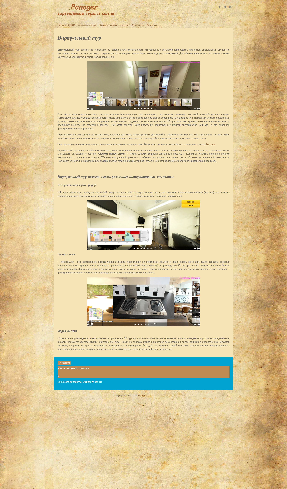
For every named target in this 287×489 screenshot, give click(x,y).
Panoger (142, 395)
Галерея (210, 144)
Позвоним (64, 362)
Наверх (225, 395)
